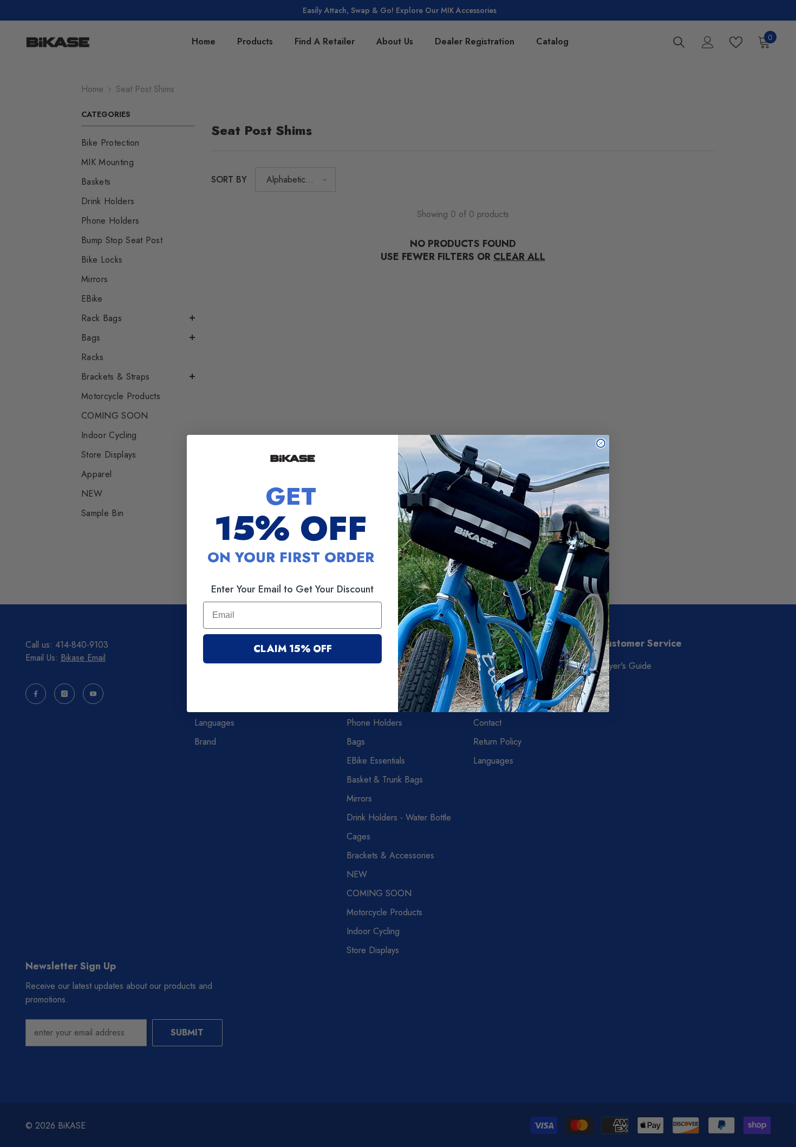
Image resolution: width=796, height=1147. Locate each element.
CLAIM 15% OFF (292, 649)
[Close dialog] (601, 443)
